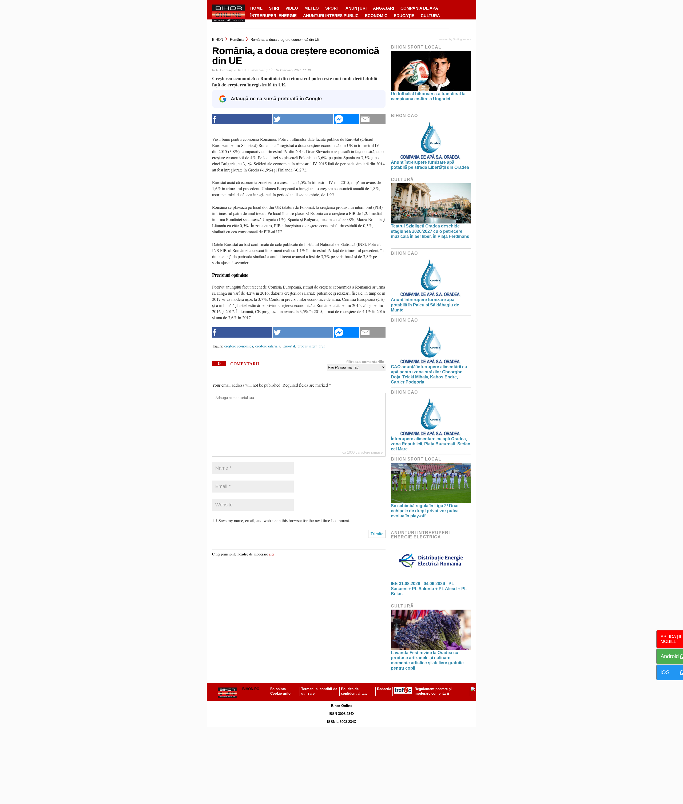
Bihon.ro (250, 689)
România (237, 40)
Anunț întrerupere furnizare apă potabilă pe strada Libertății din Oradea (430, 165)
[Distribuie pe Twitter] (303, 119)
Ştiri (274, 8)
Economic (376, 15)
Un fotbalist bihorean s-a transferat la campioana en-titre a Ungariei (428, 96)
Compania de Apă (419, 8)
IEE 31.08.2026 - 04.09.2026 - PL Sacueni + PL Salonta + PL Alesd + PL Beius (429, 588)
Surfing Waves (462, 39)
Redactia (384, 689)
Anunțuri (356, 8)
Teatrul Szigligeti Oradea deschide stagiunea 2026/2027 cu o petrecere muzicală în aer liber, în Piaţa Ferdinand (430, 231)
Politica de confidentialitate (354, 691)
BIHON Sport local (416, 47)
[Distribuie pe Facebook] (242, 119)
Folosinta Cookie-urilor (281, 691)
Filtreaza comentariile (365, 361)
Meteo (311, 8)
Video (291, 8)
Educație (404, 15)
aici (271, 554)
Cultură (430, 15)
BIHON (217, 40)
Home (256, 8)
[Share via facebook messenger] (346, 119)
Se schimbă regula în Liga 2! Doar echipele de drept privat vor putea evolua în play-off (425, 510)
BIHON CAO (404, 115)
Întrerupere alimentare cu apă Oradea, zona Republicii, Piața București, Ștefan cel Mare (430, 444)
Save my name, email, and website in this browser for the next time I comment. (284, 520)
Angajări (383, 8)
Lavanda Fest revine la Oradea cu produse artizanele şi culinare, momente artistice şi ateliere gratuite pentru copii (427, 660)
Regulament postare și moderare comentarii (433, 691)
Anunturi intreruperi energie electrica (420, 534)
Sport (332, 8)
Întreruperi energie (273, 15)
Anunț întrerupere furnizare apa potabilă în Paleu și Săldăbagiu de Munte (425, 304)
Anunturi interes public (331, 15)
